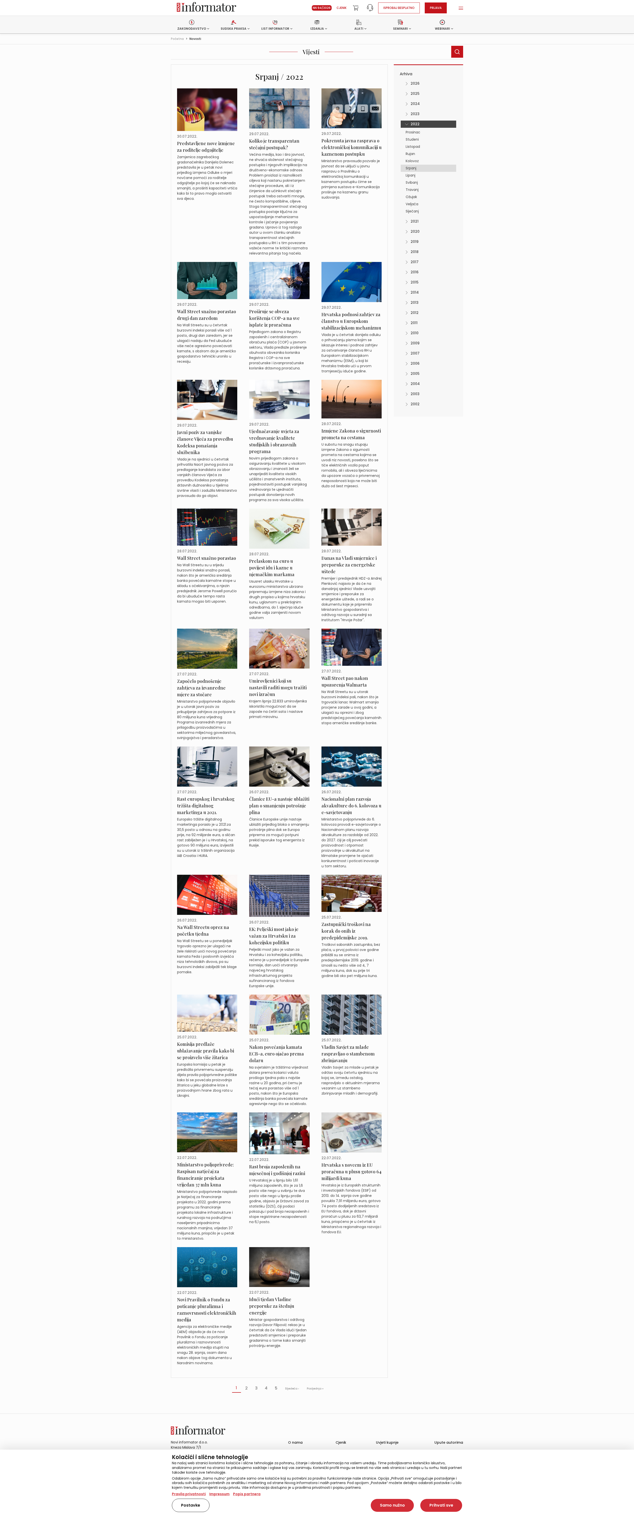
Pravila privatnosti (189, 1493)
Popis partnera (247, 1493)
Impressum (219, 1493)
